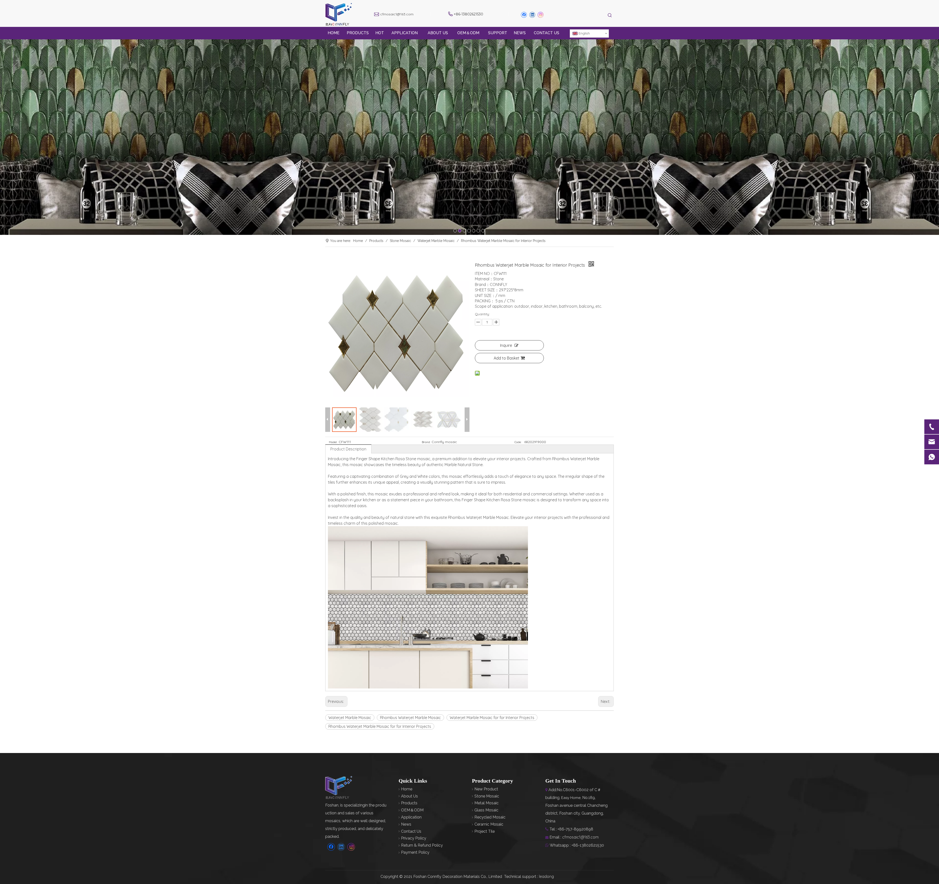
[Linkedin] (532, 15)
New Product (486, 789)
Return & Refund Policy (422, 845)
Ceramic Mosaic (488, 824)
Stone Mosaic (486, 796)
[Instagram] (540, 14)
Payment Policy (415, 852)
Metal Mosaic (486, 803)
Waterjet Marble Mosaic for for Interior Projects (492, 717)
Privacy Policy (413, 838)
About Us (409, 796)
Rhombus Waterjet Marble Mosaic (410, 717)
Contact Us (411, 831)
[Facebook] (524, 15)
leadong (546, 876)
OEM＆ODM (412, 810)
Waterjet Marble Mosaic (349, 717)
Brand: (426, 442)
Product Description (348, 449)
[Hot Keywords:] (610, 15)
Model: (333, 442)
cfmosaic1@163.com (397, 14)
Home (406, 789)
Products (409, 803)
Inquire (506, 345)
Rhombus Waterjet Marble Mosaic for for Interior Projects (379, 726)
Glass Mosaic (486, 810)
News (406, 824)
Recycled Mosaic (489, 817)
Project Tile (484, 831)
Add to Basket (506, 358)
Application (411, 817)
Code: (517, 442)
